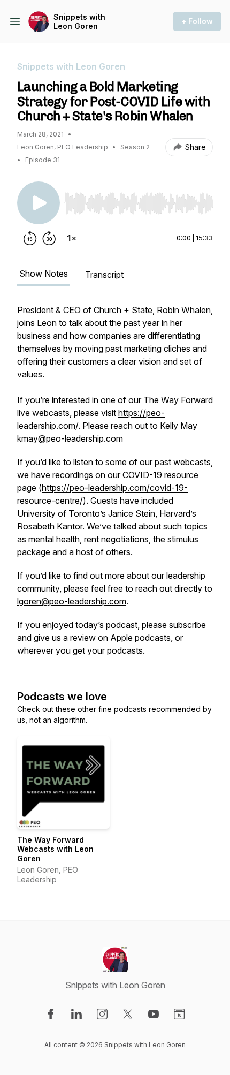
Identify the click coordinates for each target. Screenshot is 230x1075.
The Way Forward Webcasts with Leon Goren (55, 849)
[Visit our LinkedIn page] (76, 1014)
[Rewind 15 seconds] (29, 238)
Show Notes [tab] (43, 273)
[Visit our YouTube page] (153, 1014)
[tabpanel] (115, 486)
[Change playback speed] (71, 238)
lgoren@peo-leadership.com (71, 601)
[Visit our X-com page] (127, 1014)
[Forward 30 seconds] (49, 238)
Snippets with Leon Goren (79, 21)
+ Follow (197, 21)
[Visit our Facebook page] (50, 1014)
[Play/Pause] (38, 202)
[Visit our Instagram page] (102, 1014)
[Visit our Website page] (179, 1014)
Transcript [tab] (104, 274)
